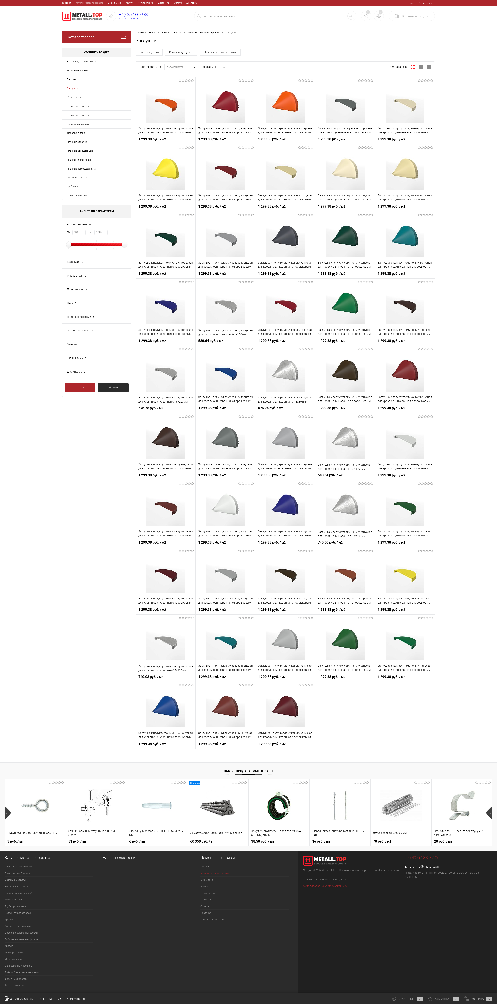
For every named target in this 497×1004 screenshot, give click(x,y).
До (90, 232)
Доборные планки (77, 70)
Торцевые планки (77, 177)
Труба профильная (15, 906)
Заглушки (72, 88)
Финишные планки (77, 195)
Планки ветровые (77, 141)
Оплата (178, 3)
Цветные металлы (15, 879)
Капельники (74, 97)
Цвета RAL (163, 3)
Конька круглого (149, 52)
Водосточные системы (18, 926)
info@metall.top (427, 866)
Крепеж (9, 919)
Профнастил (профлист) (18, 893)
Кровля (9, 945)
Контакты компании (212, 919)
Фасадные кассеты (16, 978)
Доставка (191, 3)
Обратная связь (21, 998)
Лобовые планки (76, 132)
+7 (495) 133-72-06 (133, 14)
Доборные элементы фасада (21, 939)
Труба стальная (14, 899)
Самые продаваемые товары (248, 771)
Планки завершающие (80, 150)
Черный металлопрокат (18, 866)
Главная (66, 3)
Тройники (72, 186)
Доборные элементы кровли (21, 932)
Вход (410, 3)
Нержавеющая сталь (17, 886)
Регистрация (425, 3)
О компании (114, 3)
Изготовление (145, 3)
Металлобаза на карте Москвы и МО (326, 885)
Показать (79, 387)
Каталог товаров (80, 37)
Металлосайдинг (14, 959)
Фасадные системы (16, 985)
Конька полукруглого (181, 52)
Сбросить (113, 387)
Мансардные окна (15, 952)
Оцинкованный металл (18, 873)
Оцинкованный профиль (18, 965)
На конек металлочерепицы (220, 52)
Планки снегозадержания (82, 168)
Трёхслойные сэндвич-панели (22, 972)
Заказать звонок (129, 18)
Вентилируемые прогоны (81, 61)
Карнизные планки (78, 106)
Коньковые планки (78, 115)
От (68, 232)
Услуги (129, 3)
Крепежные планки (78, 124)
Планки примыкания (79, 159)
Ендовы (71, 79)
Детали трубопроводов (18, 912)
